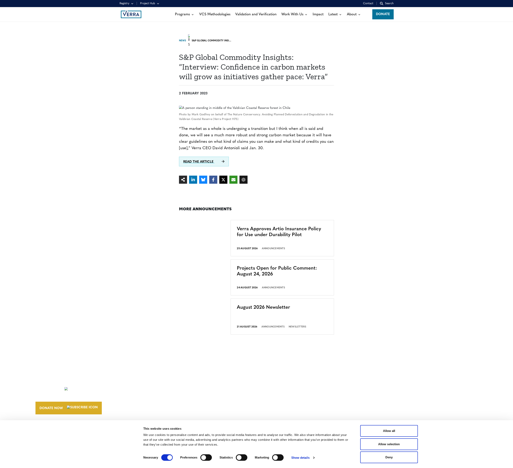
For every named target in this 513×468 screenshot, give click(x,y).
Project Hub (147, 3)
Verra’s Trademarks (289, 395)
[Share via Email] (233, 180)
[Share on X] (223, 180)
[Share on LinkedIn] (193, 180)
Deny (389, 457)
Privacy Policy (372, 395)
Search (389, 3)
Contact (368, 3)
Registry (124, 3)
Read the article (198, 162)
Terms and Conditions (379, 380)
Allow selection (389, 444)
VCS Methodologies (214, 14)
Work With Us (292, 14)
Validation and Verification (256, 14)
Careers (278, 388)
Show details (300, 457)
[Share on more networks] (183, 180)
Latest (333, 14)
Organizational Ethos (292, 402)
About (352, 14)
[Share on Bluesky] (203, 180)
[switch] (206, 457)
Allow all (389, 431)
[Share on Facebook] (213, 180)
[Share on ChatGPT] (243, 180)
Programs (182, 14)
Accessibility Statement (380, 388)
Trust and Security (376, 402)
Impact (318, 14)
